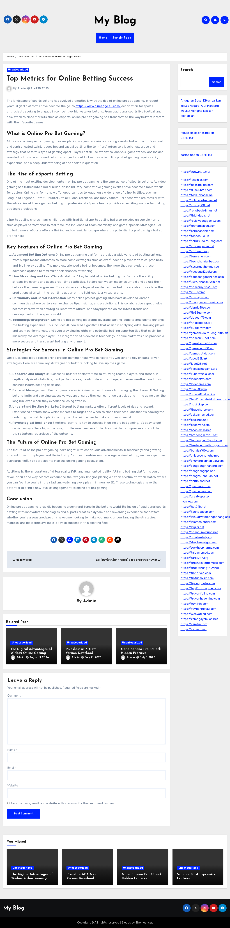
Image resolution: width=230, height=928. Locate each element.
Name (12, 749)
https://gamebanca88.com (199, 343)
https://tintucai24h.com (197, 578)
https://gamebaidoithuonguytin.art (204, 333)
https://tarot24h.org (194, 558)
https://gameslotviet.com (198, 353)
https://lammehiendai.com (199, 522)
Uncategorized (18, 69)
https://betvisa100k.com (197, 450)
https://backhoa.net (194, 420)
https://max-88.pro (194, 389)
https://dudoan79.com (196, 317)
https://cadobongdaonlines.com (202, 277)
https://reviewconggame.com (201, 220)
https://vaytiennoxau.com (198, 608)
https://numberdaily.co (196, 537)
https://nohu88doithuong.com (201, 241)
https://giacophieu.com (196, 491)
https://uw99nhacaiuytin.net (200, 282)
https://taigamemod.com (198, 552)
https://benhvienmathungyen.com (204, 445)
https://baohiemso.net (196, 430)
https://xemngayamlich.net (199, 619)
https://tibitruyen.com (196, 573)
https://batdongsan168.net (199, 435)
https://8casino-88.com (197, 185)
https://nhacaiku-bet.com (198, 338)
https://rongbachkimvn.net (199, 210)
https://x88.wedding (195, 251)
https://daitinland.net (195, 481)
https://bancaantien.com (198, 231)
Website (12, 785)
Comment (15, 695)
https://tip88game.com (196, 312)
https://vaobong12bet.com (199, 271)
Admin (22, 88)
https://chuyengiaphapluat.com (202, 460)
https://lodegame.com (196, 384)
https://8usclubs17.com (196, 190)
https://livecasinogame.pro (199, 368)
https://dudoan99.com (196, 328)
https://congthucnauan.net (199, 476)
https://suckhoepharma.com (200, 547)
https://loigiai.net (192, 527)
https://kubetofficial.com (197, 374)
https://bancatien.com (196, 256)
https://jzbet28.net (194, 363)
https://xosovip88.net (195, 205)
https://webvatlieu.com (196, 614)
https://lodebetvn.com (196, 379)
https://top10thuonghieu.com (201, 588)
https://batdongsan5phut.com (201, 440)
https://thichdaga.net (195, 215)
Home (103, 37)
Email (12, 767)
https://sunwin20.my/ (195, 171)
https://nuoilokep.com (195, 404)
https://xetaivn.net (194, 629)
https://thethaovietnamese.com (202, 563)
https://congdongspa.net (198, 471)
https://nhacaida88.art (196, 323)
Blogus (126, 922)
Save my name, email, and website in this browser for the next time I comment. (63, 803)
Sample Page (121, 37)
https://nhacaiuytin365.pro (199, 287)
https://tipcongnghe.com (198, 583)
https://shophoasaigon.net (199, 542)
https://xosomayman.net (197, 246)
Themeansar (143, 922)
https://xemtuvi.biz (194, 624)
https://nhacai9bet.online (198, 394)
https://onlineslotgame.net (199, 200)
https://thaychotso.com (197, 409)
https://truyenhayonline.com (200, 598)
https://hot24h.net (193, 506)
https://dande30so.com (196, 307)
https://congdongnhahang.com (202, 465)
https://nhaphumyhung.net (199, 532)
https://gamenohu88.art (197, 348)
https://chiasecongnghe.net (200, 455)
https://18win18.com (194, 180)
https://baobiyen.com (195, 425)
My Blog (115, 20)
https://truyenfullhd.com (198, 593)
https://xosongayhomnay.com (201, 266)
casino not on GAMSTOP (197, 155)
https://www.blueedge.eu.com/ (98, 106)
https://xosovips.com (195, 297)
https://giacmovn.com (196, 486)
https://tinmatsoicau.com (198, 225)
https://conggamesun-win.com (202, 302)
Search (187, 70)
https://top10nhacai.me (197, 195)
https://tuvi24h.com (194, 603)
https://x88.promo (193, 292)
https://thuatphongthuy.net (200, 568)
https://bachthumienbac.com (200, 261)
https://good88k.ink (194, 358)
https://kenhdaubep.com (197, 511)
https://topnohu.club (195, 236)
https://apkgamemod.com (198, 414)
